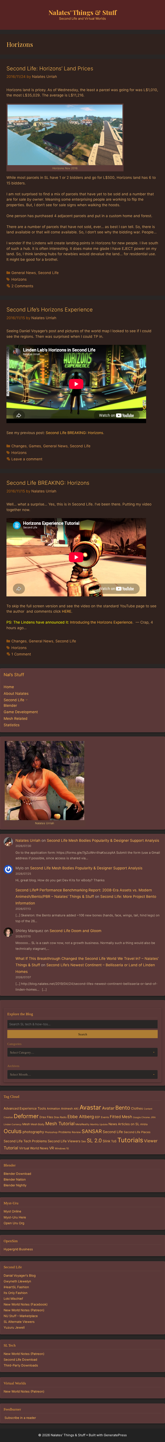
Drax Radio (60, 1117)
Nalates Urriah (27, 840)
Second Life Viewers (64, 1141)
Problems (64, 1132)
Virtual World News (33, 1148)
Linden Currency (12, 1124)
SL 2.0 (94, 1140)
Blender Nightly (15, 1185)
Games (35, 446)
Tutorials (130, 1140)
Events (105, 1117)
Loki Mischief (13, 1299)
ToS (113, 1141)
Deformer (26, 1116)
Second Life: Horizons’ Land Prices (49, 68)
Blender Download (17, 1174)
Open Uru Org (14, 1223)
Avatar (108, 1108)
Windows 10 (62, 1148)
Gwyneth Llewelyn (17, 1281)
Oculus (13, 1131)
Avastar (90, 1107)
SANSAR (92, 1131)
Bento (122, 1107)
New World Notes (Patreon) (24, 1310)
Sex (83, 1141)
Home (9, 687)
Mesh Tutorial (60, 1123)
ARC (76, 1108)
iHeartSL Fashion (16, 1287)
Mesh (26, 1124)
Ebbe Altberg (80, 1116)
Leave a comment (26, 459)
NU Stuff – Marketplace (21, 1316)
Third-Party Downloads (21, 1365)
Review (76, 1132)
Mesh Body (37, 1124)
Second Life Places (137, 1132)
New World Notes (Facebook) (25, 1304)
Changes (19, 446)
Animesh (67, 1108)
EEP (97, 1117)
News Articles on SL (123, 1124)
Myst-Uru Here (15, 1217)
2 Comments (22, 286)
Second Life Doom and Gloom (75, 931)
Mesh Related (16, 718)
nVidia (144, 1124)
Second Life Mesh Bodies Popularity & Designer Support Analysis (103, 840)
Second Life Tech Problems (25, 1141)
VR (51, 1148)
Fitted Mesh (121, 1116)
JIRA (153, 1117)
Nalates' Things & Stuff (83, 12)
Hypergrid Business (18, 1249)
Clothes (137, 1108)
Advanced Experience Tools (25, 1108)
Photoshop (51, 1132)
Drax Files (46, 1117)
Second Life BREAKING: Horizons (74, 433)
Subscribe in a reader (20, 1418)
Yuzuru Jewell (14, 1327)
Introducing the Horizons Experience (101, 622)
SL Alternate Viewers (19, 1322)
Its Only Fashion (16, 1293)
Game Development (21, 712)
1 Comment (21, 654)
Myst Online (12, 1211)
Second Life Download (20, 1360)
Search (82, 1034)
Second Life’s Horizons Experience (49, 309)
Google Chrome (141, 1117)
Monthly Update (99, 1124)
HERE (66, 611)
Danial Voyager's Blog (20, 1275)
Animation (53, 1108)
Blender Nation (15, 1179)
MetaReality (82, 1124)
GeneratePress (115, 1435)
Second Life (48, 273)
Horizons (19, 279)
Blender (10, 705)
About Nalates (16, 693)
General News (23, 273)
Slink (106, 1141)
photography (33, 1132)
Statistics (12, 725)
